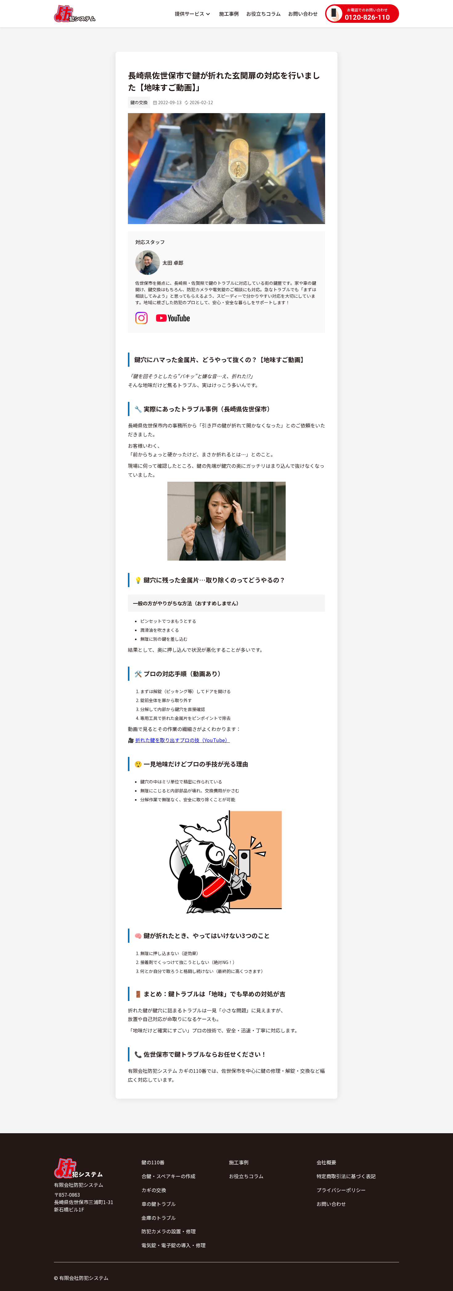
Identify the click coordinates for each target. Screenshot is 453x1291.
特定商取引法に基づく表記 (346, 1176)
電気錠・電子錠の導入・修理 (173, 1245)
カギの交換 (153, 1190)
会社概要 (326, 1162)
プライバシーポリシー (341, 1190)
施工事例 (229, 13)
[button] (193, 13)
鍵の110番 (153, 1162)
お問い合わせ (303, 13)
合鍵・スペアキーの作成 (168, 1176)
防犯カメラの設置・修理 (168, 1231)
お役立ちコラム (263, 13)
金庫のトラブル (158, 1217)
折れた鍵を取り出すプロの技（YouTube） (182, 740)
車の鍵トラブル (158, 1203)
